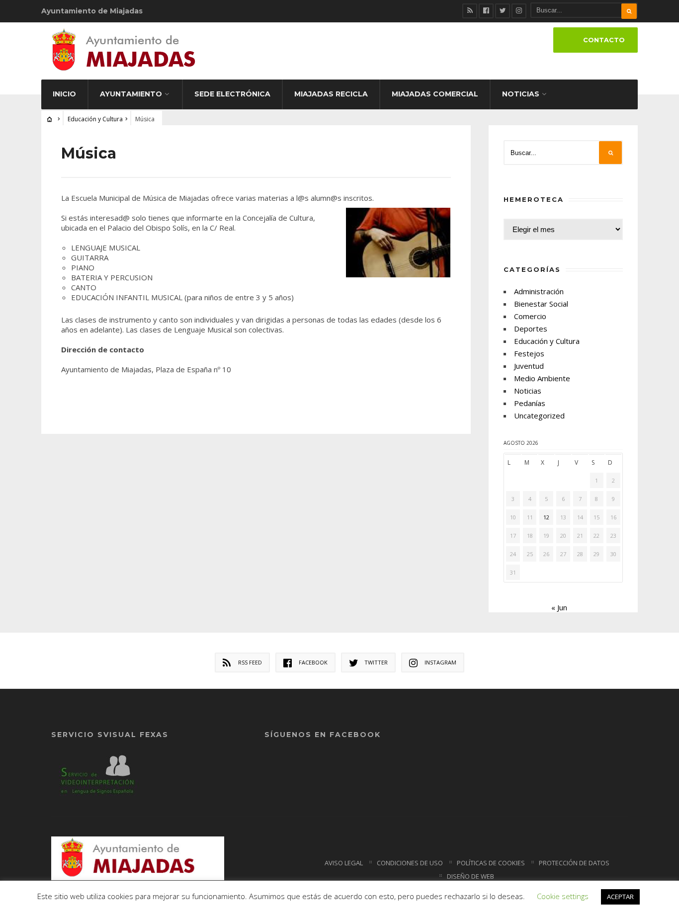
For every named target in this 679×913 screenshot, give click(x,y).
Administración (539, 291)
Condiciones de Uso (410, 862)
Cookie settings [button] (563, 896)
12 (546, 517)
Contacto (604, 40)
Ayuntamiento (131, 93)
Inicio (64, 93)
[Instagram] (518, 10)
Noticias (520, 93)
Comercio (530, 316)
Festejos (529, 353)
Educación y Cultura (95, 119)
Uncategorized (539, 415)
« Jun (559, 607)
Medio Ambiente (542, 378)
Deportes (530, 328)
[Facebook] (486, 10)
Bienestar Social (541, 304)
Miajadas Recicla (331, 93)
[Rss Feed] (469, 10)
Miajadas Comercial (435, 93)
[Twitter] (502, 10)
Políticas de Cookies (491, 862)
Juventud (529, 366)
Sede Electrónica (232, 93)
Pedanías (529, 403)
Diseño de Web (470, 876)
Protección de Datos (574, 862)
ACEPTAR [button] (620, 896)
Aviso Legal (344, 862)
